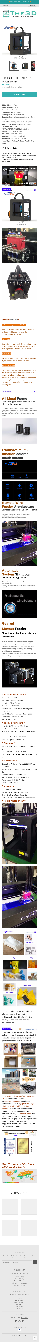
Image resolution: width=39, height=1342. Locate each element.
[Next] (37, 65)
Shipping (5, 87)
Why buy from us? (19, 1285)
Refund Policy (19, 1279)
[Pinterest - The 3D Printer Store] (23, 1321)
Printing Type (18, 1302)
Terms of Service (19, 1281)
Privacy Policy (19, 1277)
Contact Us (19, 1308)
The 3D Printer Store (22, 1336)
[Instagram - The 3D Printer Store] (19, 1321)
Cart (33, 5)
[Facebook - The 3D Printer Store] (16, 1321)
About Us (19, 1304)
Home (20, 1298)
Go (35, 1262)
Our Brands (19, 1300)
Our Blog (19, 1306)
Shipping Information (19, 1283)
